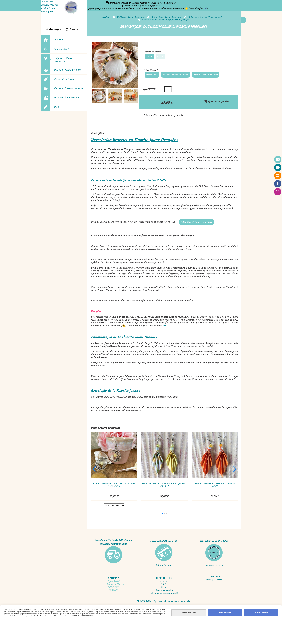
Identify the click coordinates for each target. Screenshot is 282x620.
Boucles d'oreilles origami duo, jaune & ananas (164, 484)
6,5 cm (160, 56)
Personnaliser (189, 612)
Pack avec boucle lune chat (206, 75)
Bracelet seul (151, 75)
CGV (163, 587)
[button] (133, 95)
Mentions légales (164, 590)
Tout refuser (225, 612)
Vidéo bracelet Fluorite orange (197, 222)
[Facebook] (277, 183)
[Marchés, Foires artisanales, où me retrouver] (277, 175)
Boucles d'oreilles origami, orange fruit (215, 484)
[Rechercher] (243, 20)
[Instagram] (277, 191)
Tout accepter (261, 612)
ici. (164, 325)
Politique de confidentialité (164, 593)
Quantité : (150, 89)
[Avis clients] (277, 167)
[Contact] (277, 159)
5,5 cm (149, 56)
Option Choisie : (151, 70)
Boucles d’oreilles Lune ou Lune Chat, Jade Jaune (114, 484)
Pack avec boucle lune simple (175, 75)
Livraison (163, 581)
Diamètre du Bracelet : (153, 52)
